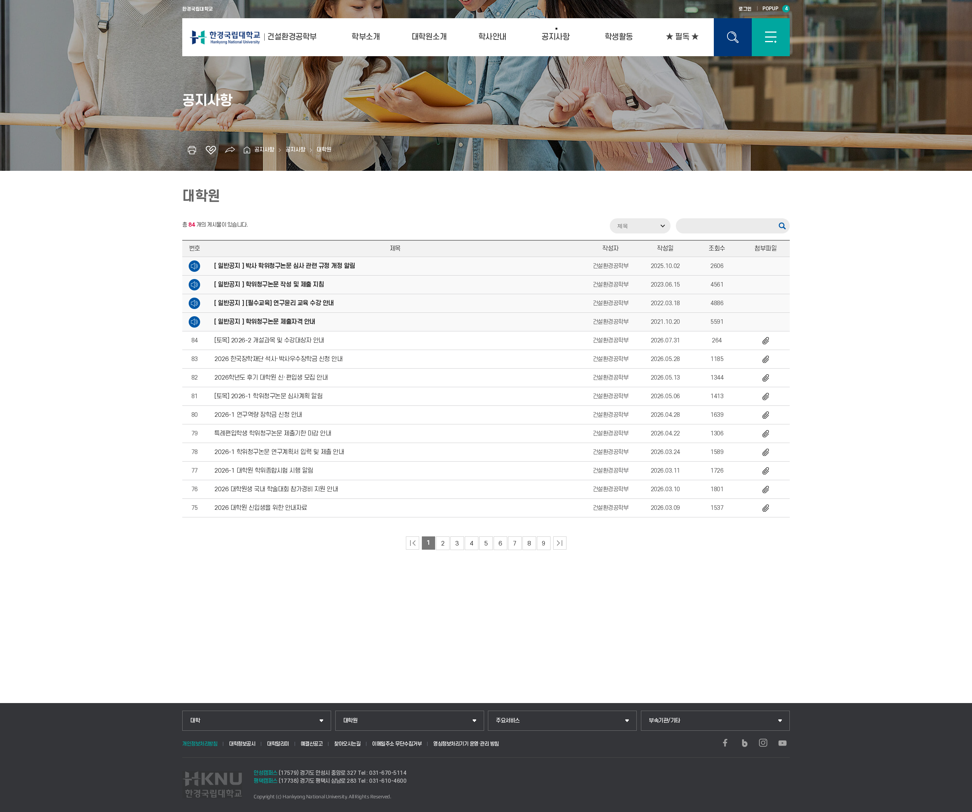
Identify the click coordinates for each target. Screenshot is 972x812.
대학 (195, 720)
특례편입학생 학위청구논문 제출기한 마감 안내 (272, 433)
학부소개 (366, 37)
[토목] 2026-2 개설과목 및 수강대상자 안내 (269, 340)
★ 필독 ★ (682, 37)
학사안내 (492, 37)
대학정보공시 (242, 744)
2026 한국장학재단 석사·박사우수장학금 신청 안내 (278, 359)
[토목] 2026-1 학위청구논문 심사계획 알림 (268, 396)
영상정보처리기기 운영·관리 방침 (466, 744)
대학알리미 (278, 744)
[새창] (725, 743)
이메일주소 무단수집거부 (396, 744)
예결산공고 (312, 744)
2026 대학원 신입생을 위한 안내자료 (260, 508)
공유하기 (229, 149)
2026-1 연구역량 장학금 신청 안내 (258, 415)
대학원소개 (429, 37)
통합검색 (733, 37)
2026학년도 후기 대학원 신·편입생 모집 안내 (271, 377)
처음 (412, 543)
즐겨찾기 (210, 149)
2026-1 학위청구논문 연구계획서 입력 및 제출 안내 (279, 452)
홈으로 (246, 149)
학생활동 (619, 37)
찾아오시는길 (347, 744)
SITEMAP (771, 37)
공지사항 (555, 37)
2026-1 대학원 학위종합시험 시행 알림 (263, 470)
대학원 (324, 150)
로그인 (745, 9)
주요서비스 (508, 720)
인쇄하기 (191, 149)
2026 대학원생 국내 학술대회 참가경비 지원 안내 (276, 489)
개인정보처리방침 (199, 744)
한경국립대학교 (197, 9)
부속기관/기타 (664, 720)
